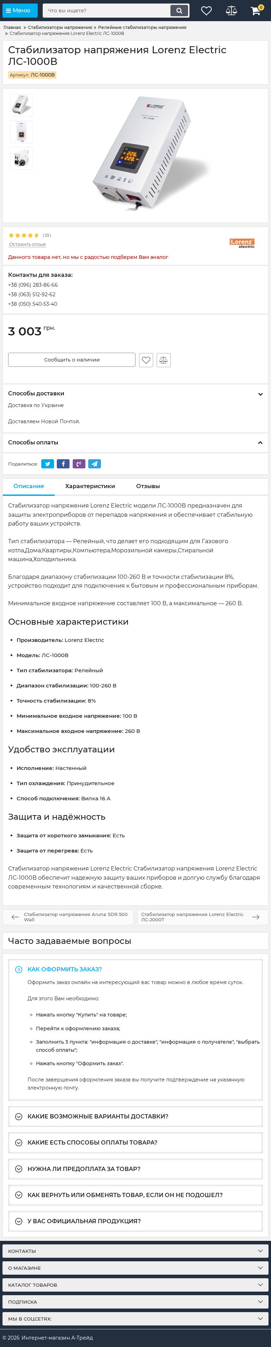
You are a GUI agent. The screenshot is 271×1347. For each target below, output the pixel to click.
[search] (179, 10)
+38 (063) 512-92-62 (31, 294)
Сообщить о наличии (72, 360)
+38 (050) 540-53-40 (32, 304)
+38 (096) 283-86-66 (33, 285)
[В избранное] (146, 360)
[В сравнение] (164, 360)
